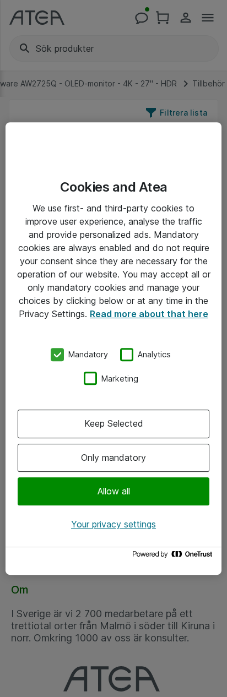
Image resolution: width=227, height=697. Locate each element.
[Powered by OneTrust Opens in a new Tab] (174, 557)
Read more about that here (149, 313)
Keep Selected (113, 423)
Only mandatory (113, 457)
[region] (113, 348)
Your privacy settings (113, 524)
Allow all (114, 491)
